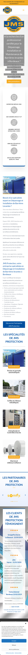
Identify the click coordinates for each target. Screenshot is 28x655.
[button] (25, 623)
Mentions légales (18, 652)
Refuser (14, 645)
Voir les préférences (14, 649)
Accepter (14, 640)
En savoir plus (14, 366)
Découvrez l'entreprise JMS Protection (14, 324)
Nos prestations (14, 81)
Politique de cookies (10, 652)
